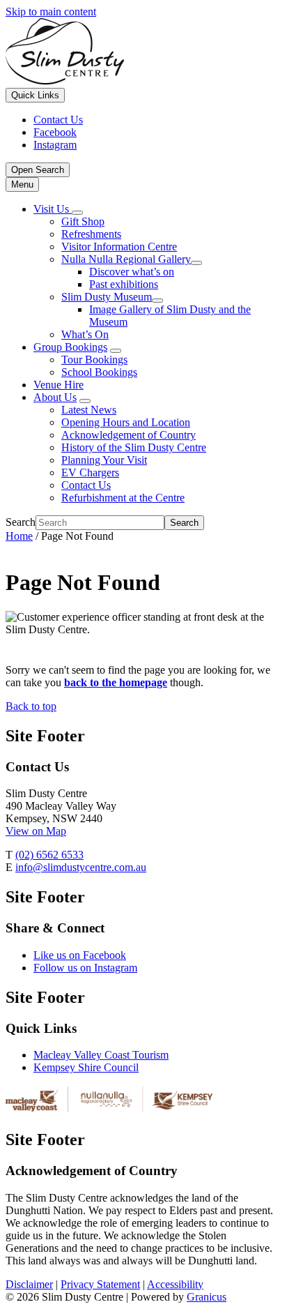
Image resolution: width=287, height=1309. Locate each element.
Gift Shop (82, 221)
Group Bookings (70, 347)
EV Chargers (90, 472)
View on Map (36, 831)
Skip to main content (51, 11)
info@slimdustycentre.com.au (80, 867)
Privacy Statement (100, 1284)
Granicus (206, 1297)
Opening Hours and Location (125, 422)
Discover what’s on (131, 272)
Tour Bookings (94, 359)
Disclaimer (29, 1284)
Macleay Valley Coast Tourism (101, 1055)
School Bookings (99, 372)
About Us (55, 397)
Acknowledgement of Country (128, 435)
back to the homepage (115, 682)
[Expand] (77, 213)
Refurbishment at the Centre (123, 498)
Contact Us (86, 485)
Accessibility (175, 1284)
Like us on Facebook (79, 955)
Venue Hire (58, 385)
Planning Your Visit (104, 460)
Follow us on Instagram (85, 968)
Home (19, 536)
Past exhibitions (123, 284)
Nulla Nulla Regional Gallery (126, 259)
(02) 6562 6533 (49, 855)
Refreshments (91, 234)
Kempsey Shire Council (86, 1067)
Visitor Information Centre (119, 246)
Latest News (88, 410)
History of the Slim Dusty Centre (133, 447)
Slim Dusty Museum (106, 297)
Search (21, 522)
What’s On (85, 334)
